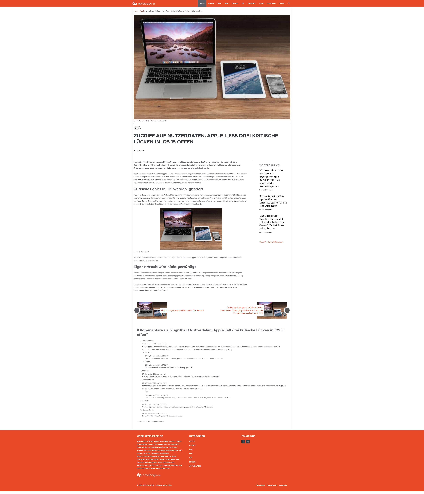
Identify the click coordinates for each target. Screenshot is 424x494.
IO (190, 458)
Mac (227, 3)
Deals (281, 3)
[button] (289, 3)
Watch (235, 3)
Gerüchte (252, 3)
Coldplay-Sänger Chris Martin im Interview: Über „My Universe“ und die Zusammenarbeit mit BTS (241, 310)
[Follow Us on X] (243, 441)
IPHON (192, 445)
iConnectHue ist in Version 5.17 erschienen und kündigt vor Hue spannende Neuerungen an (271, 178)
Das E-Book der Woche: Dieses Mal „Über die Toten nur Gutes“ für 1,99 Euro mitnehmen (271, 222)
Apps (261, 3)
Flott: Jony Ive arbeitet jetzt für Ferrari (182, 310)
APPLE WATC (194, 466)
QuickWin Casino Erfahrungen (271, 242)
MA (190, 454)
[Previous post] (137, 310)
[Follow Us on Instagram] (248, 441)
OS (243, 3)
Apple (202, 3)
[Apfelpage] (144, 3)
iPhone (211, 3)
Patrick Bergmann (265, 190)
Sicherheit (140, 151)
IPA (190, 449)
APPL (191, 441)
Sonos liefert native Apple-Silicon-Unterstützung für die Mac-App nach (273, 201)
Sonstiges (271, 3)
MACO (191, 462)
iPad (219, 3)
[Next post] (287, 310)
